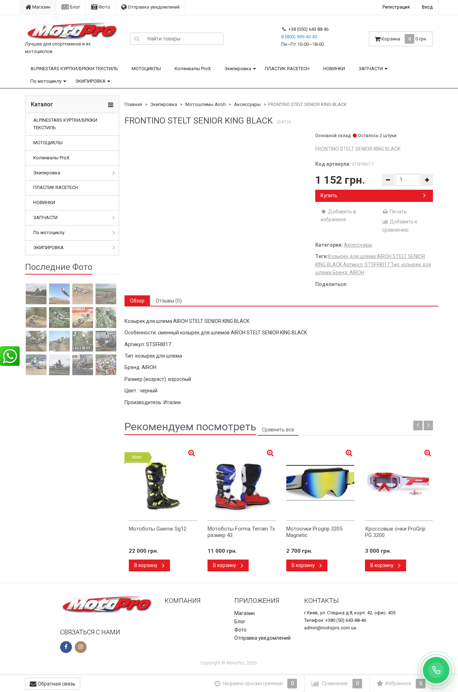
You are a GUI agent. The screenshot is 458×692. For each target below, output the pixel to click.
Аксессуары (247, 104)
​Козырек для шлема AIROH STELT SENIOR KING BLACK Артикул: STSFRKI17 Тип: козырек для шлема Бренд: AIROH (373, 264)
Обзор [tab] (137, 301)
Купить (329, 195)
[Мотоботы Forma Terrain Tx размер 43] (242, 483)
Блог (74, 7)
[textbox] (183, 39)
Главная (133, 104)
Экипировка (237, 68)
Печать (398, 211)
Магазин (40, 7)
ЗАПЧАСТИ (371, 68)
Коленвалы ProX (193, 68)
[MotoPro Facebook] (66, 647)
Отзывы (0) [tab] (169, 301)
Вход (427, 7)
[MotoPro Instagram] (81, 647)
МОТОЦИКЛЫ (146, 68)
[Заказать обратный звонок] (436, 670)
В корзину (146, 565)
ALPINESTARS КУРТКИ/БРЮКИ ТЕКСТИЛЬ (74, 68)
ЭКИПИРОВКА (90, 81)
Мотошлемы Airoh (205, 104)
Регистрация (396, 7)
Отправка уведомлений (153, 7)
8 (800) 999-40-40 (299, 36)
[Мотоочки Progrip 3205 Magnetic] (320, 483)
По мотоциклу (46, 81)
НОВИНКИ (334, 68)
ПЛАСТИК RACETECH (287, 68)
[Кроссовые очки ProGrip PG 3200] (399, 483)
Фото (103, 7)
